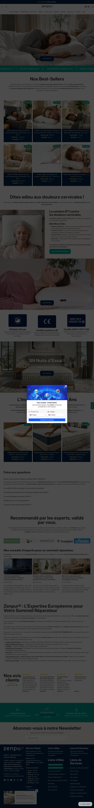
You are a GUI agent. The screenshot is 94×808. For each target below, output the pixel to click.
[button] (37, 415)
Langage (52, 411)
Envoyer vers (34, 411)
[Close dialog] (66, 386)
